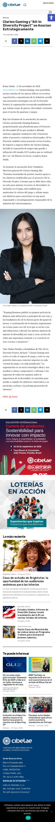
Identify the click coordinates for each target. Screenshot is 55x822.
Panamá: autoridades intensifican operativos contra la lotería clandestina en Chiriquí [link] (40, 719)
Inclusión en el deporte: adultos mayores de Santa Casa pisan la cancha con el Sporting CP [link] (14, 720)
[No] (51, 811)
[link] (51, 17)
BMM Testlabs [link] (34, 685)
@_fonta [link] (13, 396)
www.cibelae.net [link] (10, 89)
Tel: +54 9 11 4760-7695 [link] (13, 777)
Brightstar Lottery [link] (9, 574)
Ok (28, 818)
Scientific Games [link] (23, 607)
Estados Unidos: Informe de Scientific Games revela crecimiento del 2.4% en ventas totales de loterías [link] (32, 613)
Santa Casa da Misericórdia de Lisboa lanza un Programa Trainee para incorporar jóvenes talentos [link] (33, 633)
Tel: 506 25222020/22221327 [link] (16, 792)
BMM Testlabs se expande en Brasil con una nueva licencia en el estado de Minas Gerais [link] (40, 678)
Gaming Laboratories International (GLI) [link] (11, 688)
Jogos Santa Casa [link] (24, 626)
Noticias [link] (6, 18)
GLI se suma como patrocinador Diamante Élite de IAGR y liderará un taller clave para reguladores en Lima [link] (14, 680)
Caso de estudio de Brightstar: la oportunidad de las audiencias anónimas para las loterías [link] (25, 581)
